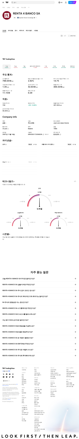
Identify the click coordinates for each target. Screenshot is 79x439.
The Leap (36, 384)
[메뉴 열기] (3, 2)
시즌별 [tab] (36, 30)
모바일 (23, 419)
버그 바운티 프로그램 (39, 429)
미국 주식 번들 (37, 392)
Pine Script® (25, 414)
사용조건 (36, 419)
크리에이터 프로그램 (55, 374)
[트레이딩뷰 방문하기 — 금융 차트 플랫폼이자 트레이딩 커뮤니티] (8, 59)
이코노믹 (24, 397)
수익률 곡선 (24, 409)
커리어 (36, 404)
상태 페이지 (37, 430)
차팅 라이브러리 (70, 371)
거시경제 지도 (25, 412)
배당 (23, 401)
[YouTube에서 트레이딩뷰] (10, 374)
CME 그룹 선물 (38, 389)
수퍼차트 (24, 369)
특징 (35, 369)
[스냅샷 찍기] (61, 35)
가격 (35, 371)
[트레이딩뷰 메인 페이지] (7, 2)
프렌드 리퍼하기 (54, 373)
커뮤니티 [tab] (21, 30)
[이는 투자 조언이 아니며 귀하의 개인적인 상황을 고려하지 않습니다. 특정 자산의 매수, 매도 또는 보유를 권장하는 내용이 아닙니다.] (24, 184)
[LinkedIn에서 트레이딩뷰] (3, 377)
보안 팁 (36, 427)
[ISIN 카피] (43, 134)
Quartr (9, 399)
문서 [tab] (16, 30)
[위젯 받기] (65, 35)
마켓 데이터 (37, 373)
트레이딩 (52, 383)
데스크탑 (24, 420)
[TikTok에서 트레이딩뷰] (10, 377)
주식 (23, 374)
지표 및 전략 (53, 391)
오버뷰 (36, 379)
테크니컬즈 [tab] (29, 30)
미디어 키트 (37, 406)
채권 (23, 378)
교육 (51, 384)
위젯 (67, 369)
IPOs (23, 402)
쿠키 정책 (36, 424)
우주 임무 (36, 399)
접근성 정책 (37, 425)
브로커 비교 (37, 383)
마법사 (52, 392)
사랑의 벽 (52, 371)
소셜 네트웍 (53, 369)
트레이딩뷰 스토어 (38, 410)
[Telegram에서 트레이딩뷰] (7, 377)
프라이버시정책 (38, 422)
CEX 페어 (24, 381)
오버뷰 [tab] (4, 30)
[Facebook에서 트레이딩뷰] (7, 374)
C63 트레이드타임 (38, 414)
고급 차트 (68, 374)
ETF (23, 376)
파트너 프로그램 (70, 384)
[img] (34, 17)
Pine (23, 384)
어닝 (23, 399)
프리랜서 (52, 394)
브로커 (36, 381)
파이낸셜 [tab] (10, 30)
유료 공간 (52, 396)
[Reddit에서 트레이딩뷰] (13, 377)
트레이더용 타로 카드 (39, 412)
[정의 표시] (8, 78)
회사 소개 (36, 397)
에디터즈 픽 (53, 386)
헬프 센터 (36, 402)
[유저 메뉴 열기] (65, 2)
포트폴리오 (24, 407)
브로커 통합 (69, 383)
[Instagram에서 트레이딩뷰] (13, 374)
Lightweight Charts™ (71, 373)
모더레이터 (53, 378)
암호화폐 (24, 379)
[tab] (30, 144)
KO (61, 2)
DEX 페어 (24, 383)
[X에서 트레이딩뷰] (3, 374)
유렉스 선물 (37, 391)
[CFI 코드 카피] (60, 134)
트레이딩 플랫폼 (70, 376)
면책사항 (36, 420)
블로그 (36, 401)
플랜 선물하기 (37, 374)
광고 (67, 381)
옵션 (23, 410)
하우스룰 (52, 376)
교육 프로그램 (69, 386)
